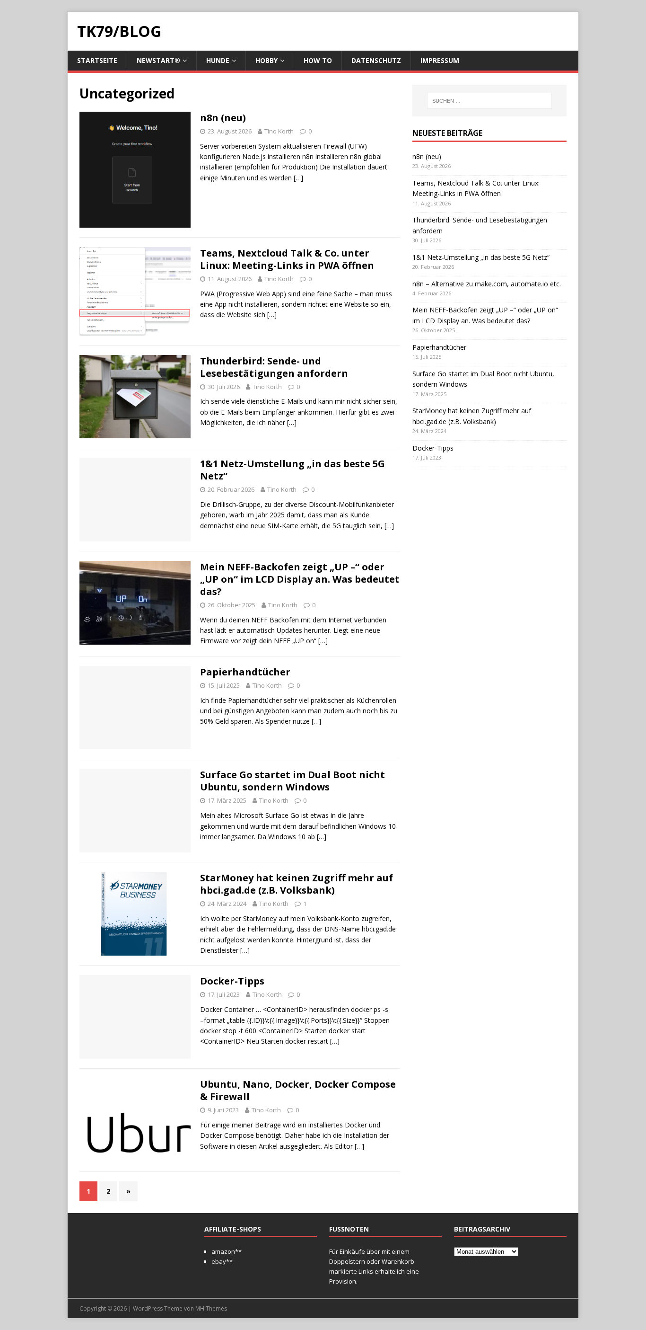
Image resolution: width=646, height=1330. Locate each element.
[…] (298, 177)
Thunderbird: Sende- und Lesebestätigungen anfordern (274, 367)
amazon (223, 1251)
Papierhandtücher (245, 671)
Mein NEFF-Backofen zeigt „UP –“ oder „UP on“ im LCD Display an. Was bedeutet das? (300, 579)
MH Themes (211, 1308)
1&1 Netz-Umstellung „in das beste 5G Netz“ (292, 469)
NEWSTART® (158, 60)
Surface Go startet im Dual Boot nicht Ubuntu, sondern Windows (292, 780)
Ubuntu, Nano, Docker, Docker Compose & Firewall (298, 1090)
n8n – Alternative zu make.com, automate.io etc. (486, 283)
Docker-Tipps (232, 981)
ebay (218, 1261)
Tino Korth (279, 131)
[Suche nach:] (489, 101)
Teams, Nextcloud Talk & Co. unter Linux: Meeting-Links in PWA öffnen (287, 259)
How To (318, 60)
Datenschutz (376, 60)
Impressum (439, 60)
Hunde (217, 60)
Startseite (97, 60)
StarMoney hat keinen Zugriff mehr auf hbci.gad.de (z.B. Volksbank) (296, 883)
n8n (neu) (223, 117)
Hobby (266, 60)
